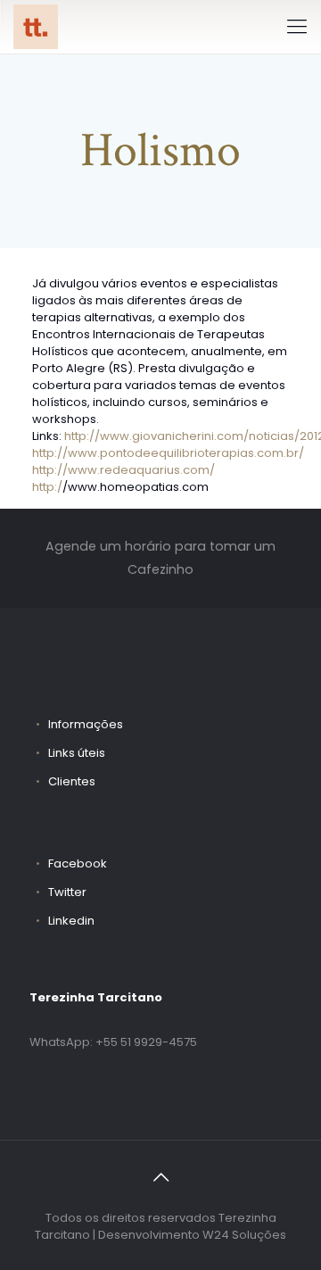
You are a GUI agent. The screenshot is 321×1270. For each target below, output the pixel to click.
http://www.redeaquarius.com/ (123, 469)
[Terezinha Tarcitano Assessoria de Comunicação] (35, 26)
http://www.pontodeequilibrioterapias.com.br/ (168, 452)
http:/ (47, 486)
